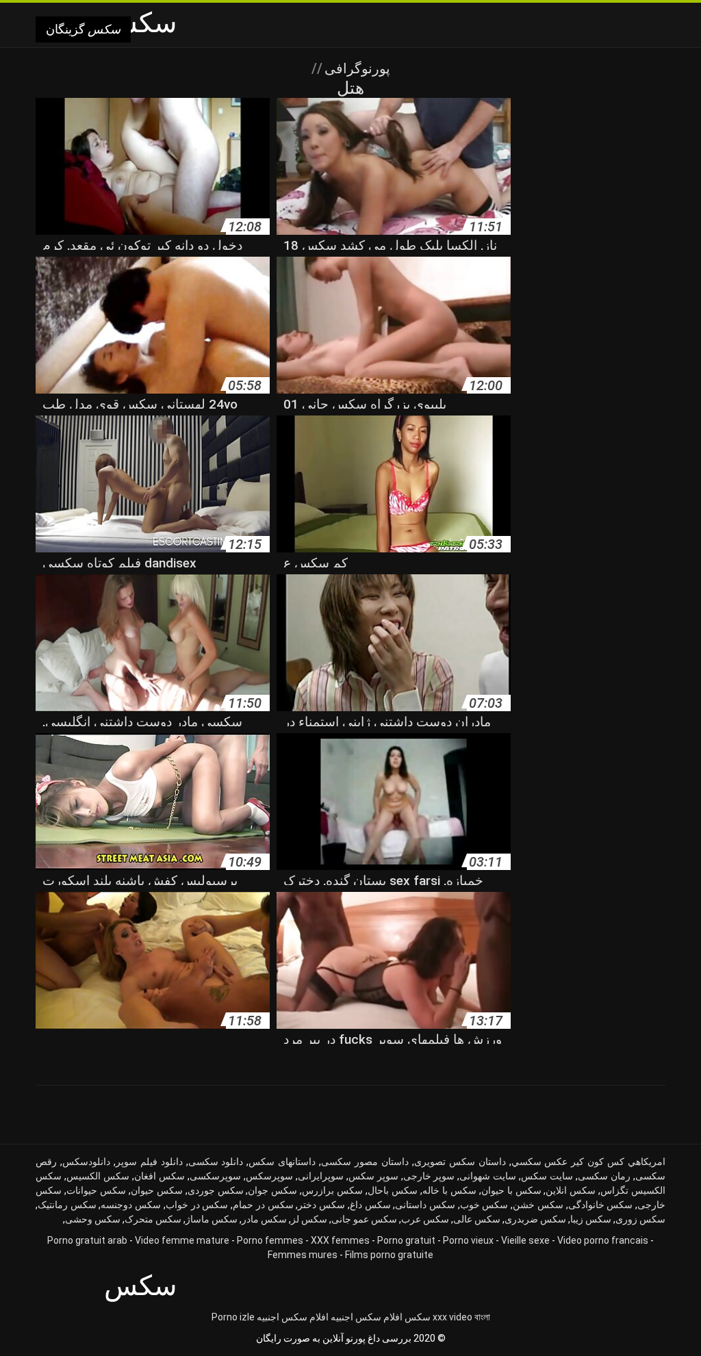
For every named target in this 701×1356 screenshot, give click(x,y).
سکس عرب (425, 1219)
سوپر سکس (373, 1175)
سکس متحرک (153, 1219)
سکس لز (309, 1219)
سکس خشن (538, 1204)
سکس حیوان (157, 1190)
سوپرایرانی (321, 1175)
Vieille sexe (525, 1240)
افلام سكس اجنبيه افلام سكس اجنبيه (330, 1317)
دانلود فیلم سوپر (149, 1161)
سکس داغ (370, 1204)
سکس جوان (272, 1190)
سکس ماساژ (212, 1219)
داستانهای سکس (282, 1161)
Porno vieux (468, 1240)
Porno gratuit (406, 1240)
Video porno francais (602, 1240)
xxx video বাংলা (461, 1317)
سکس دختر (321, 1204)
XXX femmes (340, 1240)
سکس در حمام (263, 1204)
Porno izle (233, 1317)
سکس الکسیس (97, 1175)
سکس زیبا (590, 1219)
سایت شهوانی (487, 1175)
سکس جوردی (216, 1190)
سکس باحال (393, 1190)
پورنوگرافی (355, 68)
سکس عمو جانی (364, 1219)
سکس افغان (159, 1175)
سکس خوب (484, 1204)
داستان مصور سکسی (365, 1161)
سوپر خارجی (429, 1175)
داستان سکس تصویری (460, 1161)
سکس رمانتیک (67, 1204)
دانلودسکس (86, 1161)
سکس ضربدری (535, 1219)
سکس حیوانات (96, 1190)
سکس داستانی (425, 1204)
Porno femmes (270, 1240)
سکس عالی (476, 1219)
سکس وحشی (92, 1219)
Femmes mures (302, 1254)
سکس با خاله (449, 1190)
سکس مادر (264, 1219)
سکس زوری (640, 1219)
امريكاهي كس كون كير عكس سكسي (588, 1161)
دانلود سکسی (216, 1161)
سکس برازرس (332, 1190)
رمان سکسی (604, 1175)
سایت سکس (547, 1175)
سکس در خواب (197, 1204)
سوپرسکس (269, 1175)
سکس (418, 1317)
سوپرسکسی (215, 1175)
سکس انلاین (571, 1190)
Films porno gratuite (389, 1254)
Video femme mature (182, 1240)
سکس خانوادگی (600, 1204)
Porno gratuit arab (87, 1240)
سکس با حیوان (511, 1190)
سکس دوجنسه (131, 1204)
